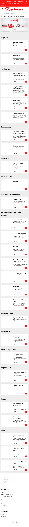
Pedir (2, 514)
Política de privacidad (6, 496)
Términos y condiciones (7, 494)
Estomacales (21, 16)
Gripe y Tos (6, 16)
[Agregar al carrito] (26, 50)
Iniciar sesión (4, 516)
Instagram (3, 503)
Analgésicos (13, 16)
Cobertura (3, 492)
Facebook (3, 505)
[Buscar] (2, 16)
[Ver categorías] (26, 16)
